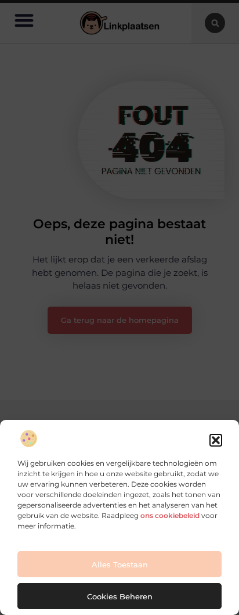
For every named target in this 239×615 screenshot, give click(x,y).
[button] (216, 440)
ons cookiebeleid (170, 515)
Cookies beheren (120, 596)
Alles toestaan (120, 564)
